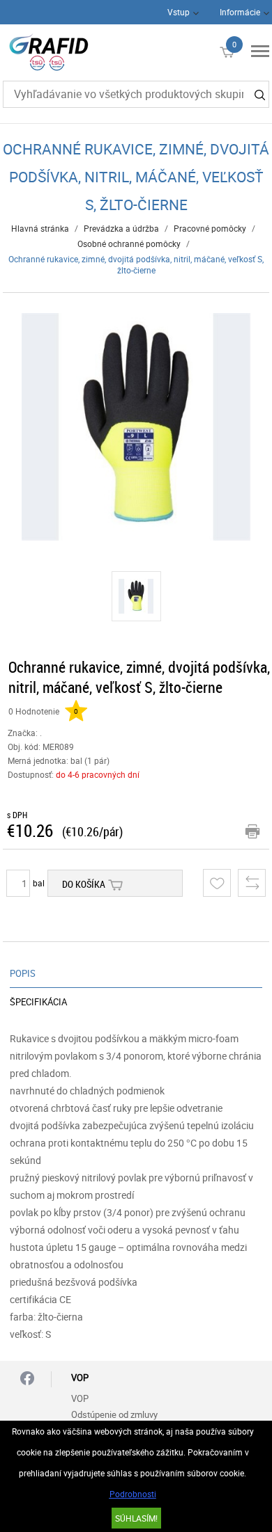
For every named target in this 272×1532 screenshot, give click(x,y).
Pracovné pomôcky (210, 228)
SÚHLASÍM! (136, 1518)
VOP (80, 1398)
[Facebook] (27, 1379)
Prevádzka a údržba (121, 228)
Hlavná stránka (40, 228)
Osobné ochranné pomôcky (129, 243)
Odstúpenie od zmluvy (114, 1414)
